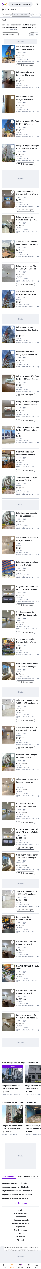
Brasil (4, 20)
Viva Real (20, 1240)
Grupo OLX (20, 1233)
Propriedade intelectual (20, 1223)
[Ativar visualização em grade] (36, 34)
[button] (20, 4)
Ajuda (20, 1210)
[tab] (9, 1177)
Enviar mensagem (27, 65)
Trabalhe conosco (20, 1230)
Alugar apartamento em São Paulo (15, 1187)
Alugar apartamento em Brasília (14, 1183)
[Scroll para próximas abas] (37, 1177)
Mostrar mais (22, 1203)
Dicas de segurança (20, 1213)
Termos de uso (20, 1217)
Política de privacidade (21, 1220)
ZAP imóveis (20, 1237)
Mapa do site (20, 1227)
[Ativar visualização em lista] (31, 34)
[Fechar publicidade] (2, 1248)
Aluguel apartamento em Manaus (15, 1198)
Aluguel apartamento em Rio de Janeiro (17, 1195)
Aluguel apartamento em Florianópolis (17, 1191)
